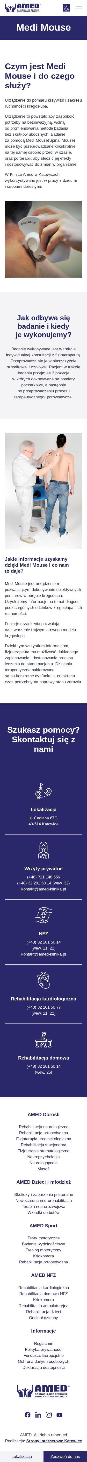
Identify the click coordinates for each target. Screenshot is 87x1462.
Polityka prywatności (43, 1349)
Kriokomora (43, 1256)
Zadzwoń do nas (65, 1456)
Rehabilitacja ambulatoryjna (43, 1306)
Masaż (43, 1169)
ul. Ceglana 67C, (43, 821)
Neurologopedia (43, 1163)
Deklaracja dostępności (43, 1367)
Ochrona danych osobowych (43, 1361)
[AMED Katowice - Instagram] (49, 1415)
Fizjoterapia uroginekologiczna (43, 1139)
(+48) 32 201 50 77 (44, 1010)
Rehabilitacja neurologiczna (43, 1127)
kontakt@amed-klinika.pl (43, 889)
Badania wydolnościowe (43, 1244)
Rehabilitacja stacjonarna (43, 1145)
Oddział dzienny (43, 1318)
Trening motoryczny (43, 1250)
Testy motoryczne (44, 1238)
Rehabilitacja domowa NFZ (43, 1293)
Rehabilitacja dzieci (43, 1312)
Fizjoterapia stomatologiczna (43, 1151)
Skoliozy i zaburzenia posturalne (43, 1194)
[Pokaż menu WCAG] (66, 8)
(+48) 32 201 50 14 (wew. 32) (43, 883)
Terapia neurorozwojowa (43, 1206)
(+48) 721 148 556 (43, 877)
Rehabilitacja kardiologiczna (43, 1287)
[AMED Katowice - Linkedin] (38, 1415)
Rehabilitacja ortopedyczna (43, 1133)
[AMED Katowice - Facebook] (27, 1415)
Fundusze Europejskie (43, 1355)
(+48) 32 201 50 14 (44, 945)
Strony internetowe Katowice (54, 1441)
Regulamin (43, 1343)
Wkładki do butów (43, 1212)
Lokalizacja (22, 1456)
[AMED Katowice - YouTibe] (59, 1415)
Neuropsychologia (43, 1157)
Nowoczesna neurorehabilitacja (43, 1200)
